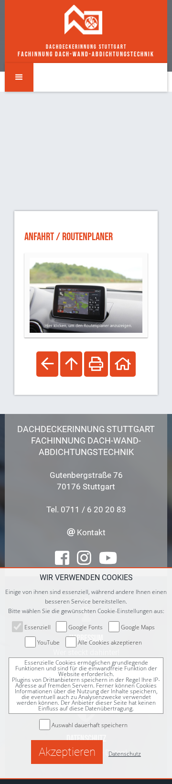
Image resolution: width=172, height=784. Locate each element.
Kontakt (90, 532)
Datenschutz (124, 754)
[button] (19, 77)
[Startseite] (83, 19)
